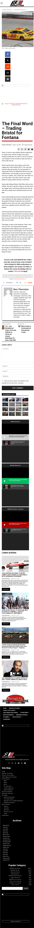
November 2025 (7, 841)
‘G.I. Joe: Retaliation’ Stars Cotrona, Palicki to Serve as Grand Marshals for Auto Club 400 (10, 333)
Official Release (6, 578)
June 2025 (5, 850)
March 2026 (6, 834)
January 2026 (6, 838)
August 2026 (6, 825)
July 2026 (5, 827)
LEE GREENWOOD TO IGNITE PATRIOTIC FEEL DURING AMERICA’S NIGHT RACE (15, 678)
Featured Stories (7, 9)
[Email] (7, 73)
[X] (7, 60)
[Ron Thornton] (8, 303)
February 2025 (6, 858)
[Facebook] (7, 54)
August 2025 (6, 847)
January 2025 (6, 860)
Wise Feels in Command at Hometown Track (26, 329)
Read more (6, 589)
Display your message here (15, 921)
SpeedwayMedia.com (20, 279)
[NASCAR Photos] (32, 149)
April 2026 (5, 832)
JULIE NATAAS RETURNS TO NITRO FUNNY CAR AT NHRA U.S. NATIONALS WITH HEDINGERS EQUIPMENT (14, 574)
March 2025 (6, 856)
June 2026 (5, 829)
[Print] (7, 79)
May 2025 (5, 852)
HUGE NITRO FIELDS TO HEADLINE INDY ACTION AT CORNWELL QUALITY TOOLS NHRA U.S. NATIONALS (15, 611)
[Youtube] (28, 149)
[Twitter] (22, 149)
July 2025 (5, 849)
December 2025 (7, 840)
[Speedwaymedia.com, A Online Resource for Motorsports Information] (17, 3)
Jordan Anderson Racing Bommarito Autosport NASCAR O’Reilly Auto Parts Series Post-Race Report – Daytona (14, 646)
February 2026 (6, 836)
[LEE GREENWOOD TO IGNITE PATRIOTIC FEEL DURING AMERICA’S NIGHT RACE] (15, 668)
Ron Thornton (7, 145)
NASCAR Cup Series (20, 9)
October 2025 (6, 843)
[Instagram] (25, 149)
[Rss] (22, 763)
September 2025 (7, 845)
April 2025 (5, 854)
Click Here (17, 271)
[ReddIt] (7, 66)
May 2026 (5, 831)
